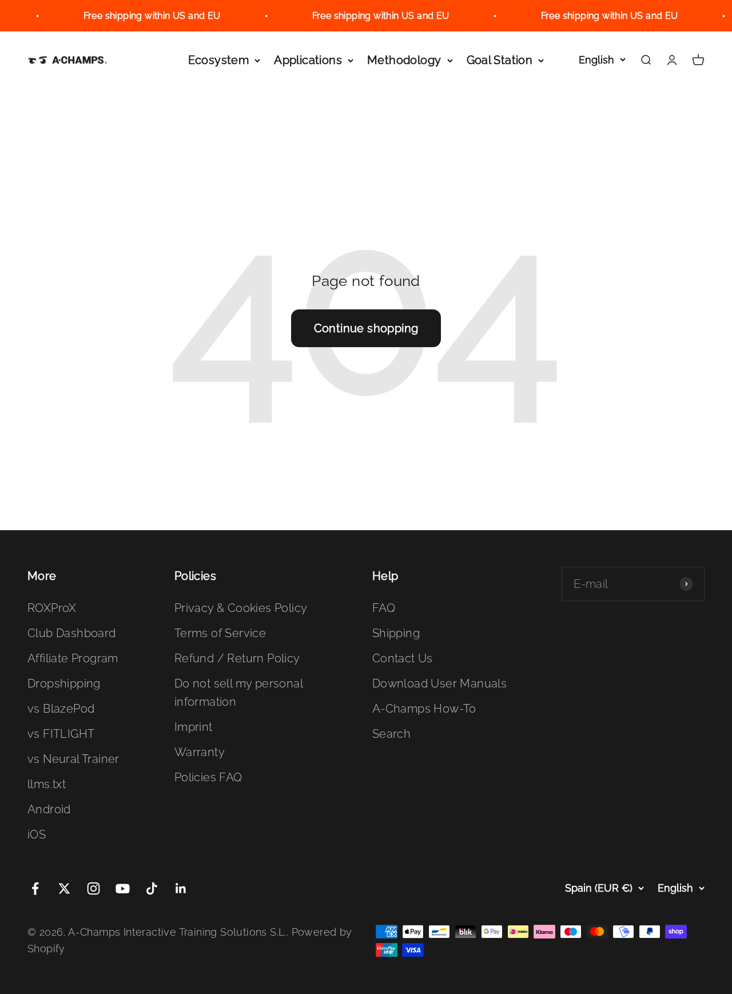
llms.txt (46, 784)
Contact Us (402, 658)
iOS (36, 834)
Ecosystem (218, 60)
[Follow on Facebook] (35, 888)
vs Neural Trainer (73, 759)
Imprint (193, 727)
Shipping (396, 633)
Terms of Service (220, 633)
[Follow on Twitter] (64, 888)
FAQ (383, 608)
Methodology (404, 60)
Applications (308, 60)
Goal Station (500, 60)
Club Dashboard (71, 633)
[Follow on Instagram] (93, 888)
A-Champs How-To (424, 708)
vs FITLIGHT (60, 734)
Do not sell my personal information (238, 693)
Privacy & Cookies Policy (241, 608)
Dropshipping (64, 683)
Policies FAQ (208, 777)
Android (49, 809)
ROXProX (52, 608)
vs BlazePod (60, 708)
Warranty (199, 752)
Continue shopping (366, 328)
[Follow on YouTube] (122, 888)
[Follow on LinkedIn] (181, 888)
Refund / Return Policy (237, 658)
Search (391, 734)
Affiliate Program (72, 658)
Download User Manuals (439, 683)
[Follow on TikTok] (152, 888)
